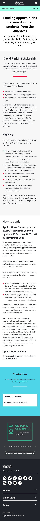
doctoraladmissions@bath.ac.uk (15, 402)
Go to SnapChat (25, 478)
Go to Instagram (15, 478)
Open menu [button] (4, 3)
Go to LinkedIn (20, 478)
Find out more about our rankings (20, 453)
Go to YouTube (15, 483)
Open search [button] (36, 3)
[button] (5, 446)
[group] (20, 432)
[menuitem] (20, 490)
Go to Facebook (5, 478)
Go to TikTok (30, 478)
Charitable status (8, 512)
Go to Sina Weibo (10, 483)
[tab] (9, 446)
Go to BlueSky (10, 478)
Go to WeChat (5, 483)
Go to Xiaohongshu (20, 483)
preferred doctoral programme (14, 264)
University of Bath (20, 3)
